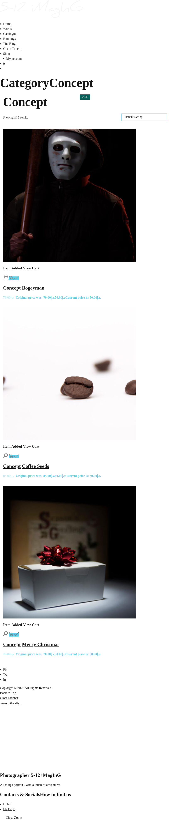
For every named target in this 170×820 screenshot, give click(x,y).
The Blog (9, 43)
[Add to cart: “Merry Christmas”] (14, 635)
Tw (5, 674)
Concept (12, 288)
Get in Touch (11, 48)
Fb (5, 669)
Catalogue (9, 33)
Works (7, 29)
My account (14, 58)
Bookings (9, 38)
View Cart (31, 268)
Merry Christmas (40, 644)
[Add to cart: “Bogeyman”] (14, 278)
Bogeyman (33, 288)
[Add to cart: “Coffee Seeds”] (14, 456)
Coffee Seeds (35, 466)
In (4, 679)
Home (7, 24)
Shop (6, 53)
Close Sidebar (9, 698)
